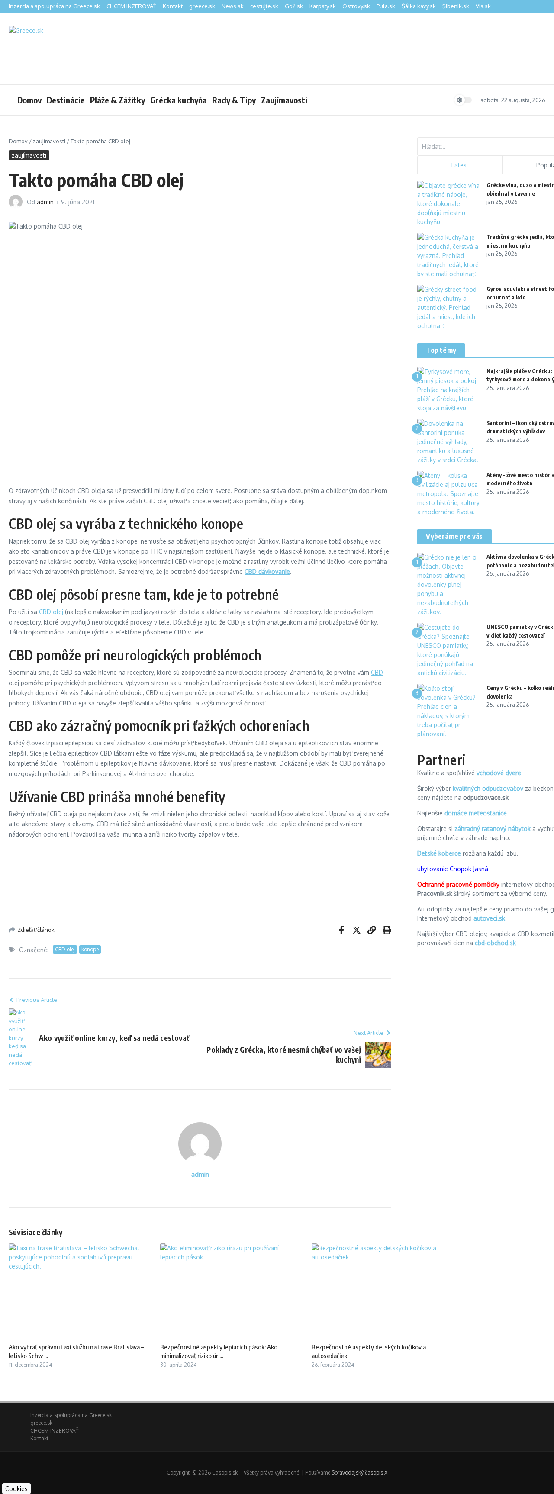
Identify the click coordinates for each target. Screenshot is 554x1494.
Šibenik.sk (455, 6)
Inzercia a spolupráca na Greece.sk (54, 6)
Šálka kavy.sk (419, 6)
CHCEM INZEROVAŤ (131, 6)
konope (90, 949)
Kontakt (173, 6)
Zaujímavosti (284, 100)
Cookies (16, 1488)
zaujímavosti (49, 141)
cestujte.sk (264, 6)
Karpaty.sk (322, 6)
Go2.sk (294, 6)
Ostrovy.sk (356, 6)
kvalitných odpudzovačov (488, 788)
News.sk (233, 6)
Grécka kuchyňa (178, 100)
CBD (377, 672)
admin (45, 202)
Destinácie (66, 100)
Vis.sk (483, 6)
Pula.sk (386, 6)
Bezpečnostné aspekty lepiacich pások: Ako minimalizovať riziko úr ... (218, 1351)
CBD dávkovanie (267, 571)
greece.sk (202, 6)
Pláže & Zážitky (117, 100)
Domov (29, 100)
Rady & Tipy (234, 100)
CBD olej (51, 611)
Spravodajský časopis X (359, 1472)
